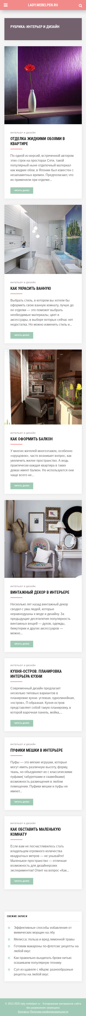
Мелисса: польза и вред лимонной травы (44, 939)
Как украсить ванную (30, 288)
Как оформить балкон (31, 439)
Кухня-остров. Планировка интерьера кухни (36, 674)
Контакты (23, 1011)
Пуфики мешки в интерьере (36, 750)
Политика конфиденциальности (49, 1011)
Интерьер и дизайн (23, 133)
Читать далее (22, 190)
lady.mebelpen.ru (43, 5)
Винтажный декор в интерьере (39, 592)
